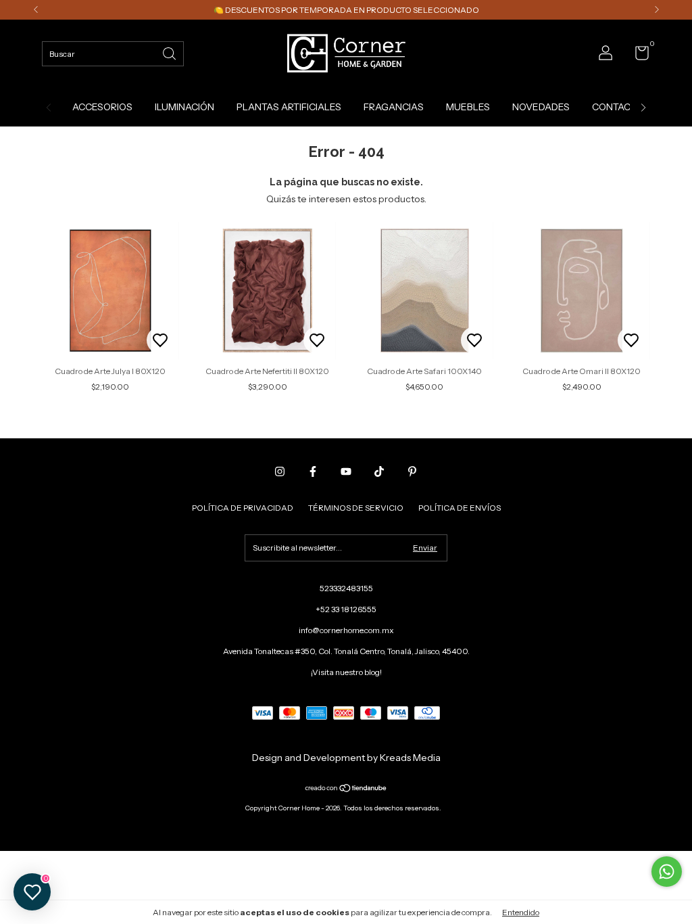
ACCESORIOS (102, 107)
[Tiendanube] (346, 789)
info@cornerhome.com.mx (346, 630)
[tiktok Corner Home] (379, 471)
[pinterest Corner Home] (412, 471)
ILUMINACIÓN (184, 107)
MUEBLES (468, 107)
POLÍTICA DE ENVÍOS (459, 508)
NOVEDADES (541, 107)
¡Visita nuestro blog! (346, 672)
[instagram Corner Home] (279, 471)
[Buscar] (170, 52)
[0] (637, 56)
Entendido (520, 912)
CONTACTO (617, 107)
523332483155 (346, 588)
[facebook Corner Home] (312, 471)
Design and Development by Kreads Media (346, 758)
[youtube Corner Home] (346, 471)
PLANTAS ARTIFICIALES (289, 107)
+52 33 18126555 (346, 609)
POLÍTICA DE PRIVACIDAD (242, 508)
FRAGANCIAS (394, 107)
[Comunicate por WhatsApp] (666, 871)
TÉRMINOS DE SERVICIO (355, 508)
